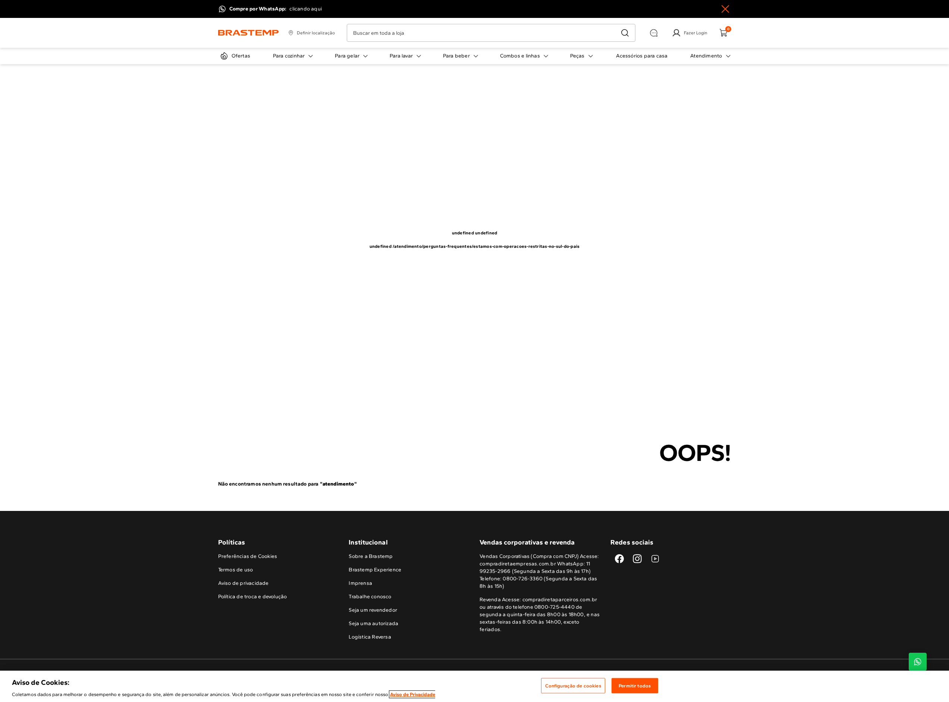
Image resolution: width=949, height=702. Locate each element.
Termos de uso (235, 570)
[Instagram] (637, 559)
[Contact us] (918, 662)
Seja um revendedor (373, 610)
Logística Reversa (370, 637)
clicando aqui (305, 9)
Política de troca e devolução (252, 596)
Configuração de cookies (573, 685)
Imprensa (360, 583)
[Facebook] (619, 559)
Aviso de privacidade (243, 583)
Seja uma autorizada (373, 623)
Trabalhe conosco (370, 596)
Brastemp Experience (375, 570)
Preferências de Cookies (247, 556)
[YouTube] (655, 559)
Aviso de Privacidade (412, 694)
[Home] (248, 32)
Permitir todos (635, 685)
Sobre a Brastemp (371, 556)
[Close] (725, 8)
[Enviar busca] (625, 32)
